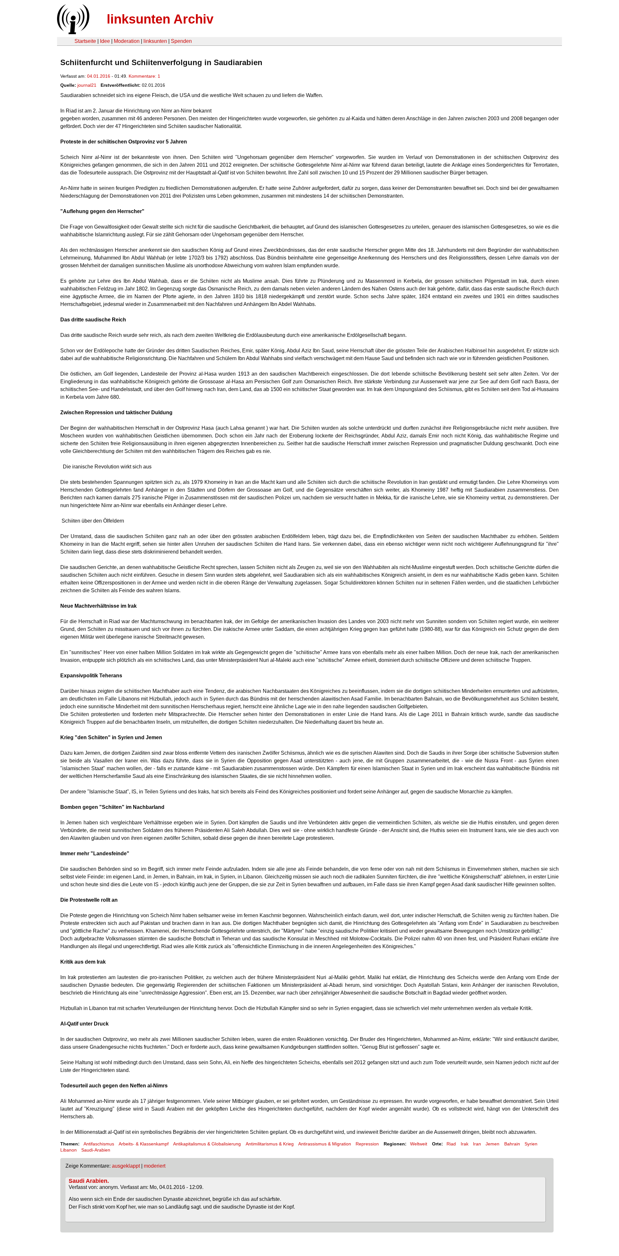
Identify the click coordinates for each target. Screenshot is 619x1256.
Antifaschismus (99, 1143)
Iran (477, 1143)
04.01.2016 (98, 76)
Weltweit (418, 1143)
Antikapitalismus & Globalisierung (207, 1143)
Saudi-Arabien (95, 1150)
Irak (464, 1143)
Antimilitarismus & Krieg (270, 1143)
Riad (451, 1143)
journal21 (86, 85)
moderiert (154, 1166)
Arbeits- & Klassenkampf (144, 1143)
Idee (105, 41)
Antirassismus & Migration (324, 1143)
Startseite (85, 41)
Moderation (127, 41)
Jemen (492, 1143)
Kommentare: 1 (144, 76)
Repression (367, 1143)
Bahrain (512, 1143)
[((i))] (72, 32)
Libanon (68, 1150)
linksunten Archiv (160, 19)
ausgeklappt (126, 1166)
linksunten (155, 41)
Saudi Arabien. (89, 1181)
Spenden (181, 41)
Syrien (531, 1143)
